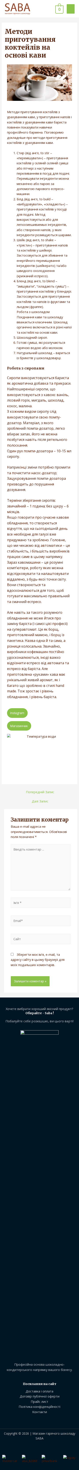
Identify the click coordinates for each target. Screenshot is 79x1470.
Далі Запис (40, 801)
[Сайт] (40, 940)
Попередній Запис (40, 792)
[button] (17, 713)
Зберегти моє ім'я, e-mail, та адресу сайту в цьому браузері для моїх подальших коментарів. (38, 959)
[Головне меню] (71, 9)
